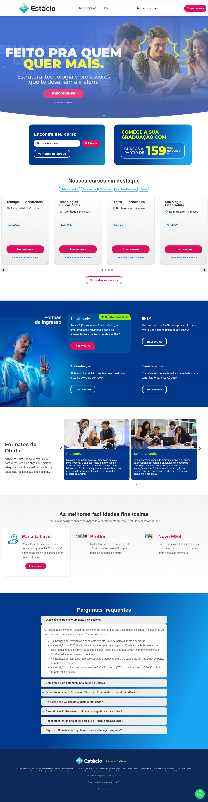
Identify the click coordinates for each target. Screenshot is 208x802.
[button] (4, 68)
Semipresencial (78, 453)
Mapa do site (104, 789)
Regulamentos (87, 8)
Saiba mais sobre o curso (25, 257)
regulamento (116, 776)
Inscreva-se (25, 249)
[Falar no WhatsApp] (200, 794)
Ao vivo (139, 453)
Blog (105, 8)
